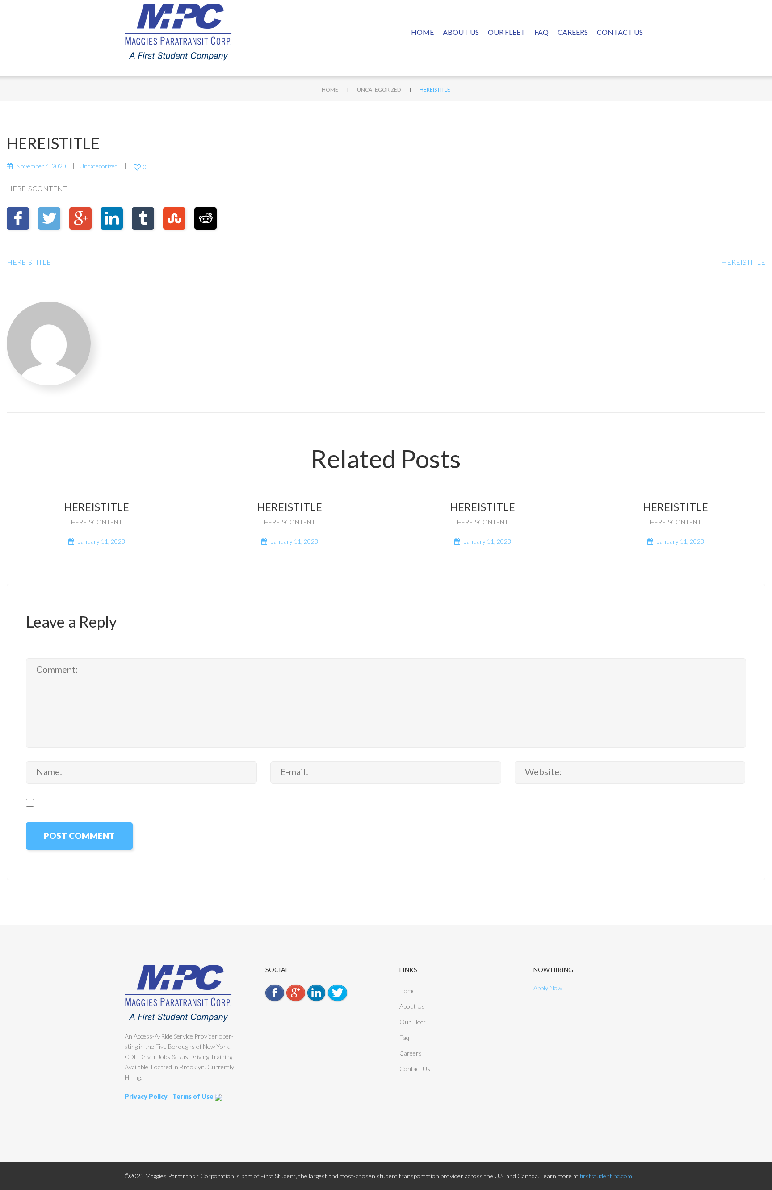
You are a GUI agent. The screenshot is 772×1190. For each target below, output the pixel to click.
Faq (541, 32)
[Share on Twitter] (49, 218)
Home (422, 32)
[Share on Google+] (80, 218)
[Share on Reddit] (205, 218)
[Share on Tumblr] (143, 218)
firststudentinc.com (606, 1176)
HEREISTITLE (29, 262)
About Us (461, 32)
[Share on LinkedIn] (112, 218)
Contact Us (620, 32)
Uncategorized (379, 89)
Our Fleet (506, 32)
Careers (573, 32)
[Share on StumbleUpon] (174, 218)
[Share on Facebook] (18, 218)
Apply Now (547, 988)
